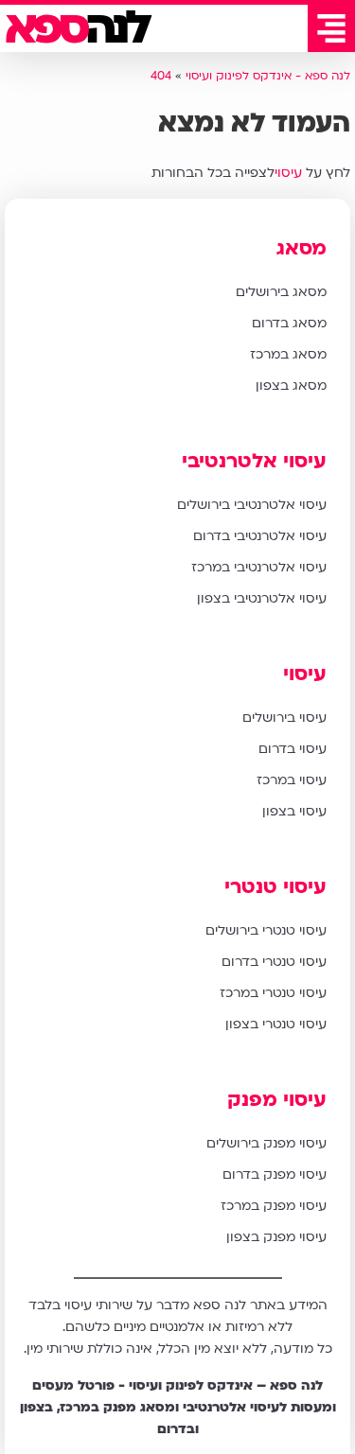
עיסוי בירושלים (284, 718)
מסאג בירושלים (281, 292)
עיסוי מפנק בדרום (274, 1174)
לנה (76, 28)
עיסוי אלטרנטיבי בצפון (262, 598)
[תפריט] (331, 28)
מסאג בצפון (291, 385)
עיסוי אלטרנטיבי (254, 461)
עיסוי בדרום (292, 749)
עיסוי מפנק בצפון (276, 1237)
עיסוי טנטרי (275, 887)
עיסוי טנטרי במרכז (273, 993)
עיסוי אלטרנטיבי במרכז (259, 567)
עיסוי (288, 173)
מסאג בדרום (289, 323)
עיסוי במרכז (292, 780)
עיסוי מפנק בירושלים (266, 1143)
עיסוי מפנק (277, 1099)
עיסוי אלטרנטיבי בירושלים (252, 505)
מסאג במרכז (288, 354)
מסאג (301, 248)
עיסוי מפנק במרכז (274, 1206)
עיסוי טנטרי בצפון (276, 1024)
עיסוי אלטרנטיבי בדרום (260, 536)
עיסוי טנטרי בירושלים (266, 930)
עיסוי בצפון (294, 811)
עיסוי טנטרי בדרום (274, 962)
